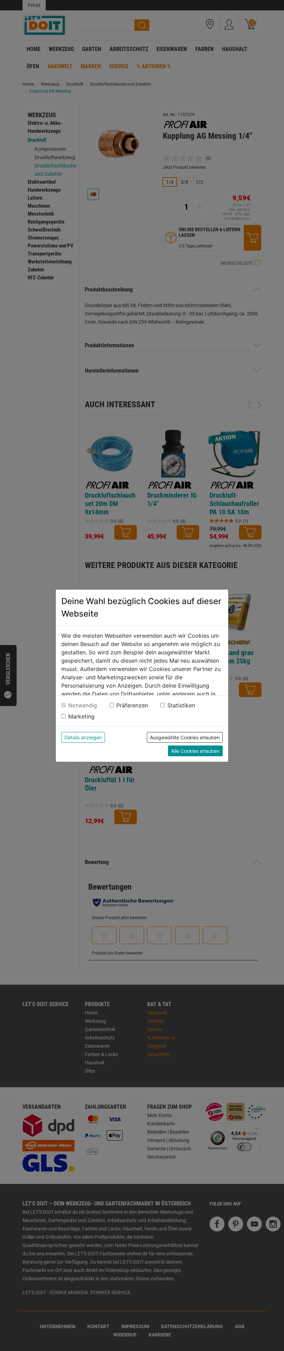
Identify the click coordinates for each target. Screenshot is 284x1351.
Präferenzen (132, 705)
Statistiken (181, 705)
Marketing (81, 716)
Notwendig (82, 705)
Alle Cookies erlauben (195, 751)
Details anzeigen (83, 737)
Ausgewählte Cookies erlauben (185, 737)
